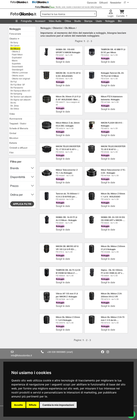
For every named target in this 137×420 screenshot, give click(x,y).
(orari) (69, 351)
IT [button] (125, 2)
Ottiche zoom (18, 75)
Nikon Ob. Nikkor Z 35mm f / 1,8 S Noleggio (68, 319)
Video (12, 113)
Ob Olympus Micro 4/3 (20, 90)
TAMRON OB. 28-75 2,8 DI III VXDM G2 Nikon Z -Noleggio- (68, 272)
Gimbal (12, 133)
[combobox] (68, 14)
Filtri (11, 152)
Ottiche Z (16, 51)
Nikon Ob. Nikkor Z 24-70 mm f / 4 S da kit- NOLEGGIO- (112, 320)
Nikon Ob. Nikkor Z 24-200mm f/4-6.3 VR (111, 295)
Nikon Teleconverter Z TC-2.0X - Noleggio (113, 171)
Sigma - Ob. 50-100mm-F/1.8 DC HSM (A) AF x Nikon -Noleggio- (112, 272)
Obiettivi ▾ (14, 38)
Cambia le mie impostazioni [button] (58, 404)
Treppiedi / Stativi (17, 123)
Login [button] (111, 16)
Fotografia (26, 21)
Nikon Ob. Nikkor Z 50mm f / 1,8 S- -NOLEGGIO (113, 195)
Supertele (16, 63)
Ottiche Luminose (20, 72)
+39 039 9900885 (56, 351)
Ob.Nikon (69, 28)
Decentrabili (17, 66)
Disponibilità (17, 177)
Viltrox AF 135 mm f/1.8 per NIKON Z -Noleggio (67, 295)
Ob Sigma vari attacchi (20, 99)
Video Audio (55, 21)
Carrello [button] (120, 16)
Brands (14, 168)
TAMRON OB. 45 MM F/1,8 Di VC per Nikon (113, 51)
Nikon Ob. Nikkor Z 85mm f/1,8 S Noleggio (113, 248)
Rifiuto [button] (32, 404)
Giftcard (103, 2)
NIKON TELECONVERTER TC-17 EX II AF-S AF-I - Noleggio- (68, 149)
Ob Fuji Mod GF (17, 84)
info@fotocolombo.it (21, 355)
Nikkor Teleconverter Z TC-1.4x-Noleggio (67, 171)
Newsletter (115, 2)
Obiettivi (57, 28)
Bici (120, 21)
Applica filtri (22, 204)
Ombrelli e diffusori (18, 147)
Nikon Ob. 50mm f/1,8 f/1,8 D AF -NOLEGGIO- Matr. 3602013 (68, 99)
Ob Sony (14, 42)
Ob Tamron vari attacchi (21, 96)
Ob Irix (13, 102)
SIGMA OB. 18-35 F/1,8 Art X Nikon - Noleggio (66, 219)
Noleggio (110, 21)
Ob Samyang (16, 93)
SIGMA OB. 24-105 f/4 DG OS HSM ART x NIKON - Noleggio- (113, 220)
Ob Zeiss (14, 105)
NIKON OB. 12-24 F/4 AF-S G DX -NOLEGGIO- (68, 74)
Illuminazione (15, 118)
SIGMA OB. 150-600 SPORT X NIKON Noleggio (68, 51)
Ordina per (16, 195)
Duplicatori (17, 57)
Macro (15, 60)
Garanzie (92, 2)
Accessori (40, 21)
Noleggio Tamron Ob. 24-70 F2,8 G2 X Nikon (112, 74)
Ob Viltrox (14, 108)
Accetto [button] (18, 404)
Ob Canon (15, 45)
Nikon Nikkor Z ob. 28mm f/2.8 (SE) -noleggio (68, 124)
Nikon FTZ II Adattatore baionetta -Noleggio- (112, 98)
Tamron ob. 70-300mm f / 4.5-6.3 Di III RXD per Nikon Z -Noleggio (67, 196)
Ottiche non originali (21, 78)
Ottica (68, 21)
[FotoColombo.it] (23, 13)
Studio (77, 21)
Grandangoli (17, 69)
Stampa (88, 21)
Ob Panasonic (16, 87)
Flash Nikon (17, 54)
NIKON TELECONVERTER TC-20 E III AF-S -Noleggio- (113, 149)
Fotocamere (15, 33)
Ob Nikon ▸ (15, 48)
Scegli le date (63, 61)
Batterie (13, 142)
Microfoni (13, 138)
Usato (99, 21)
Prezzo (14, 186)
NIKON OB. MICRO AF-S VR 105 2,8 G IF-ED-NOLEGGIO (67, 249)
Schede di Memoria (18, 128)
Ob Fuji (13, 81)
